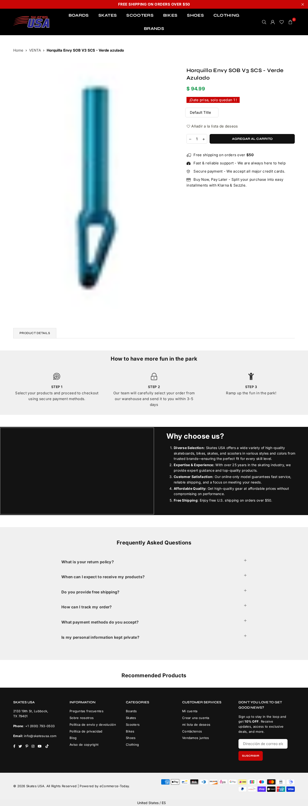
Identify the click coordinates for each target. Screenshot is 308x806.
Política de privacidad (86, 731)
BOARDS (79, 15)
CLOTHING (226, 15)
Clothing (132, 744)
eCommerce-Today (114, 786)
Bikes (130, 731)
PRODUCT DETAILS (34, 333)
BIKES (170, 15)
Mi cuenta (190, 711)
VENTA (35, 50)
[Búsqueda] (264, 22)
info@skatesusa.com (40, 736)
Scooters (133, 724)
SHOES (195, 15)
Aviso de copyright (84, 744)
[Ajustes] (273, 22)
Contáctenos (192, 731)
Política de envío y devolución (93, 724)
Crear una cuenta (195, 718)
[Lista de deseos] (281, 22)
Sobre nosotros (82, 718)
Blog (73, 738)
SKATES (107, 15)
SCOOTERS (139, 15)
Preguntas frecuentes (86, 711)
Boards (131, 711)
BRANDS (154, 28)
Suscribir (250, 755)
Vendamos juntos (195, 738)
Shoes (131, 738)
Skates (131, 718)
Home (18, 50)
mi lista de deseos (196, 724)
